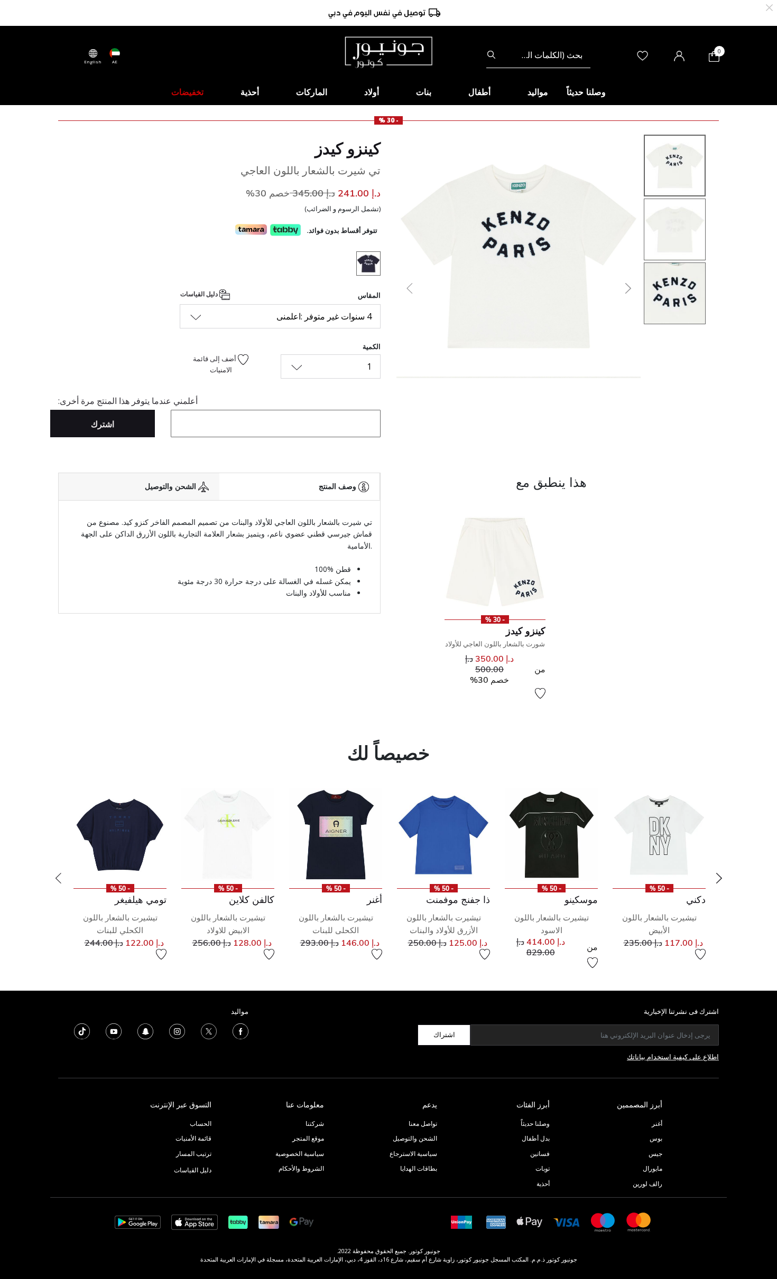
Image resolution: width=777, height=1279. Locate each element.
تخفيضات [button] (187, 92)
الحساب (200, 1123)
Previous (58, 878)
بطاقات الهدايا (418, 1168)
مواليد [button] (538, 92)
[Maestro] (603, 1221)
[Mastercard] (639, 1221)
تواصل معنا (422, 1123)
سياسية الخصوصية (299, 1153)
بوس (656, 1138)
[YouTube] (114, 1030)
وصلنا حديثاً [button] (586, 92)
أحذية (543, 1183)
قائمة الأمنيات (193, 1138)
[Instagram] (177, 1030)
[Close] (769, 7)
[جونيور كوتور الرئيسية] (388, 51)
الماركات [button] (311, 92)
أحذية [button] (249, 92)
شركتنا (315, 1123)
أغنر (657, 1123)
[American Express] (496, 1221)
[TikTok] (82, 1030)
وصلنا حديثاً (535, 1123)
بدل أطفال (536, 1138)
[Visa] (566, 1222)
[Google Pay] (301, 1221)
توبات (542, 1168)
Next (719, 878)
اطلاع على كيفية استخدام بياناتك (673, 1056)
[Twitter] (209, 1030)
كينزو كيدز (348, 148)
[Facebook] (240, 1030)
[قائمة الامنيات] (540, 693)
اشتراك (444, 1034)
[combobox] (538, 55)
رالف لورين (647, 1183)
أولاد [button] (371, 92)
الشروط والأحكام (301, 1168)
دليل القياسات (199, 293)
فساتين (540, 1153)
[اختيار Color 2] (364, 265)
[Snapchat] (145, 1030)
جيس (655, 1153)
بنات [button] (423, 92)
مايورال (652, 1168)
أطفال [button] (479, 92)
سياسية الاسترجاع (413, 1153)
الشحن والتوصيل (415, 1138)
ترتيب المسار (193, 1153)
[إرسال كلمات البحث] (491, 55)
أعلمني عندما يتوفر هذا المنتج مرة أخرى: (128, 401)
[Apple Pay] (529, 1221)
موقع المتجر (308, 1138)
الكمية (372, 346)
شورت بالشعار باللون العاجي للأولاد (495, 644)
